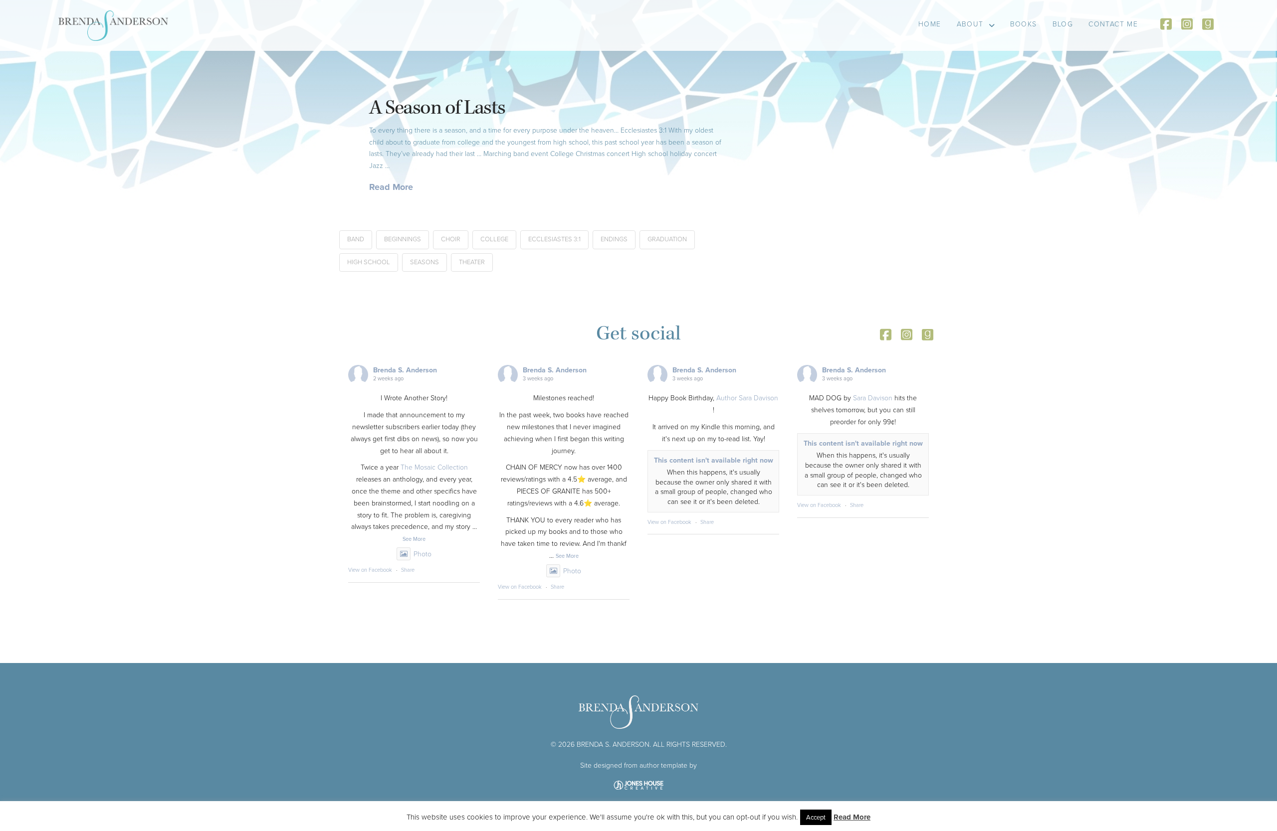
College (494, 239)
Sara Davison (872, 398)
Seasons (424, 262)
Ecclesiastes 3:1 (554, 239)
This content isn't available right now (713, 460)
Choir (450, 239)
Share (408, 570)
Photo (422, 554)
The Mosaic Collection (434, 467)
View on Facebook (370, 570)
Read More (391, 187)
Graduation (667, 239)
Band (355, 239)
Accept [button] (816, 817)
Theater (472, 262)
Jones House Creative (638, 785)
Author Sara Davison (747, 398)
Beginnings (402, 239)
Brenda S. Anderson (405, 370)
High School (368, 262)
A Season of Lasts (437, 108)
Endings (614, 239)
